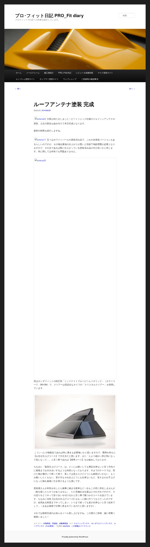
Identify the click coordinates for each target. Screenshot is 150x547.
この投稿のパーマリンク (81, 526)
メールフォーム (33, 72)
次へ (132, 88)
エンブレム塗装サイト (25, 79)
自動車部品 (63, 523)
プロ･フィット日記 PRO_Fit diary (49, 15)
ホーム (19, 72)
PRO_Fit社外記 (64, 72)
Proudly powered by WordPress (75, 536)
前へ (18, 88)
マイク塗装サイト (105, 72)
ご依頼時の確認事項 (89, 79)
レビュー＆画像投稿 (84, 72)
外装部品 (46, 523)
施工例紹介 (49, 72)
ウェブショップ (69, 79)
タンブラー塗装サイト (49, 79)
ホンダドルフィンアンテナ (101, 523)
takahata (66, 526)
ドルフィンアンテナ (82, 523)
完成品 (54, 523)
